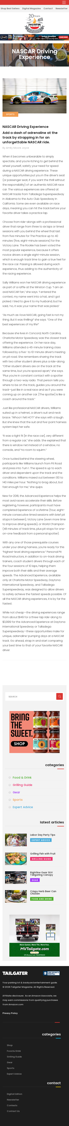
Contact (48, 8)
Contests (12, 1105)
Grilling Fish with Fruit (42, 853)
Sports (18, 800)
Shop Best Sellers (10, 8)
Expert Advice (23, 807)
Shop (10, 1045)
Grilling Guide (22, 785)
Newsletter (61, 8)
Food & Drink (22, 778)
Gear (16, 792)
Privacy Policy (10, 1013)
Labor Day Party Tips (42, 835)
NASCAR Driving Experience (26, 126)
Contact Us (13, 1111)
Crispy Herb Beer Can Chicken (43, 892)
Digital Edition (14, 1094)
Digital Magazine (31, 8)
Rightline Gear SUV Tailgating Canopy (41, 874)
